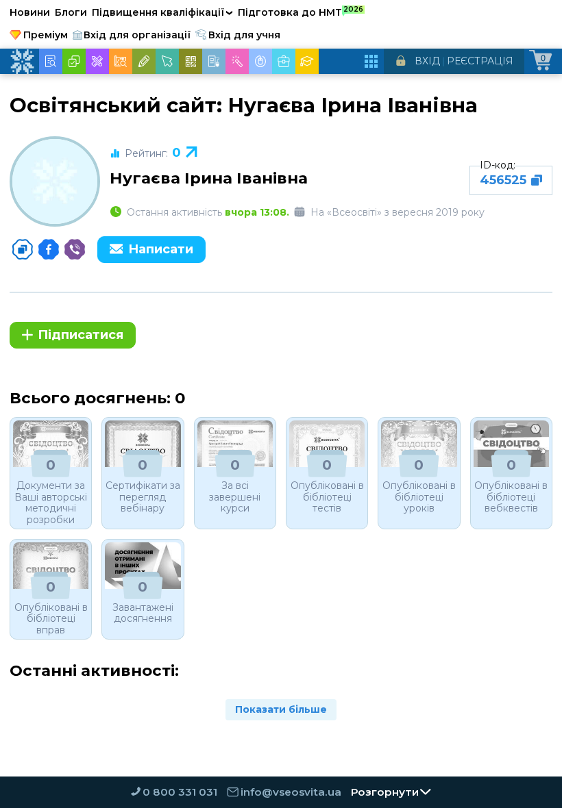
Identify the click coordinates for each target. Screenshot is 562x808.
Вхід (427, 61)
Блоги (71, 12)
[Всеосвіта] (22, 61)
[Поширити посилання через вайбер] (74, 249)
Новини (30, 12)
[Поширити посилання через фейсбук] (48, 249)
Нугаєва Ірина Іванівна (209, 178)
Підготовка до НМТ (300, 11)
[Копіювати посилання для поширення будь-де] (22, 249)
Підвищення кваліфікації (162, 12)
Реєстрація (480, 61)
